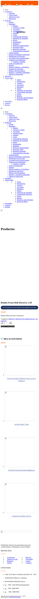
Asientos (15, 33)
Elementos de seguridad (20, 38)
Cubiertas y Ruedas (19, 62)
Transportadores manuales (21, 51)
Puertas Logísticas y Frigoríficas (19, 67)
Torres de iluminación (15, 63)
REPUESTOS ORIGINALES (25, 319)
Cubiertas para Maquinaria (17, 60)
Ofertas (11, 22)
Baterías (15, 26)
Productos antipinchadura (21, 45)
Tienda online (9, 78)
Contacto (7, 103)
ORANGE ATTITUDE (14, 597)
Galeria (28, 561)
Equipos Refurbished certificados (19, 54)
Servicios (12, 13)
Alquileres (8, 76)
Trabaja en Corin (14, 17)
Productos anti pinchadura (25, 98)
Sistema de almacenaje (16, 74)
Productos (8, 20)
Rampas (11, 65)
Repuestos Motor (22, 99)
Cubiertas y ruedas (18, 28)
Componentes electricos (20, 36)
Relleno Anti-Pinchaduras (17, 71)
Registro (7, 105)
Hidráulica (16, 44)
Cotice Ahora (13, 15)
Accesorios (16, 29)
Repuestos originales (19, 49)
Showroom (12, 19)
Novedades (8, 101)
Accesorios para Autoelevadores (19, 58)
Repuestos (12, 24)
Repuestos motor (18, 47)
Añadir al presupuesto (8, 326)
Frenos (15, 40)
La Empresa (8, 11)
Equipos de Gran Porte (16, 69)
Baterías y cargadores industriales (19, 72)
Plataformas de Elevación (17, 56)
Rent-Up (28, 557)
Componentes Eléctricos (24, 92)
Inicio (6, 10)
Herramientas (17, 42)
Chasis (15, 35)
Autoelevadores (18, 31)
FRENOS (11, 319)
